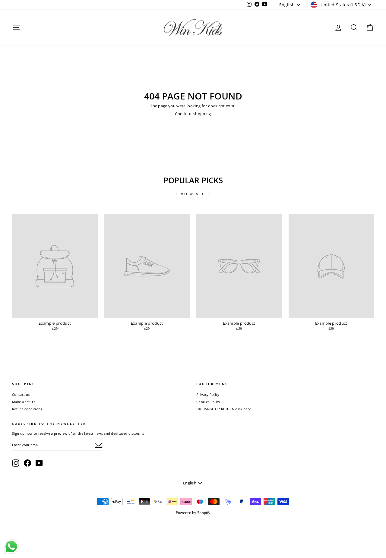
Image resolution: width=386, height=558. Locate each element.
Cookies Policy (208, 401)
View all (193, 194)
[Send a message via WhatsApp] (11, 546)
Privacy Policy (208, 394)
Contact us (21, 394)
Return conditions (27, 409)
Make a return (24, 401)
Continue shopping (193, 113)
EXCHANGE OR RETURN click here (223, 409)
